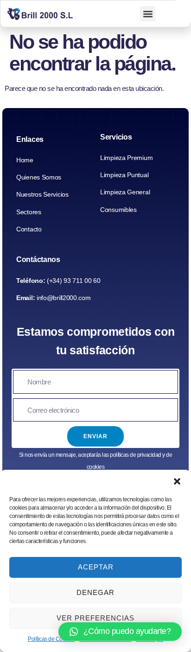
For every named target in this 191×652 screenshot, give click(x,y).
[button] (177, 481)
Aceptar (96, 567)
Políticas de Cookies (51, 639)
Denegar (95, 592)
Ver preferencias (95, 618)
